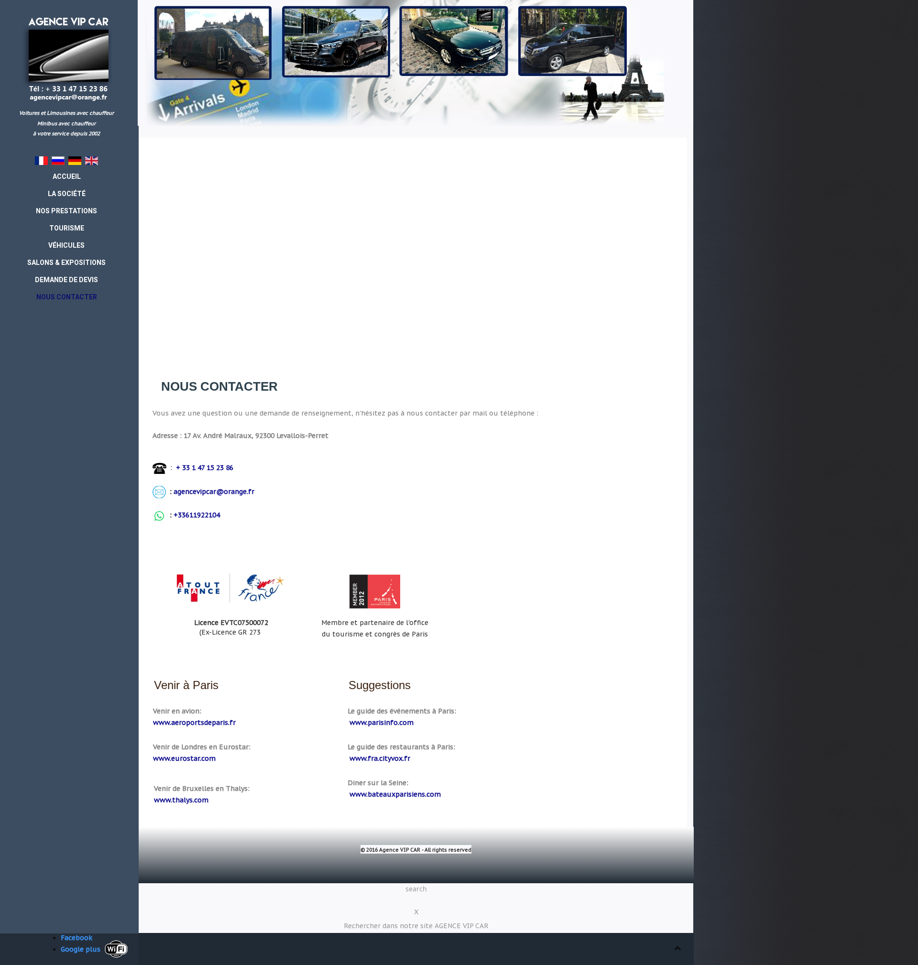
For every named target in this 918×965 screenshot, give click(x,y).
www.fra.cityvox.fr (380, 758)
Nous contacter (219, 386)
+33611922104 (197, 515)
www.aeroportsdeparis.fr (194, 722)
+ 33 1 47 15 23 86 (203, 467)
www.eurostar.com (184, 758)
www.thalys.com (181, 800)
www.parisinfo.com (382, 722)
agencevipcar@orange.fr (214, 491)
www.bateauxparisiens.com (395, 794)
